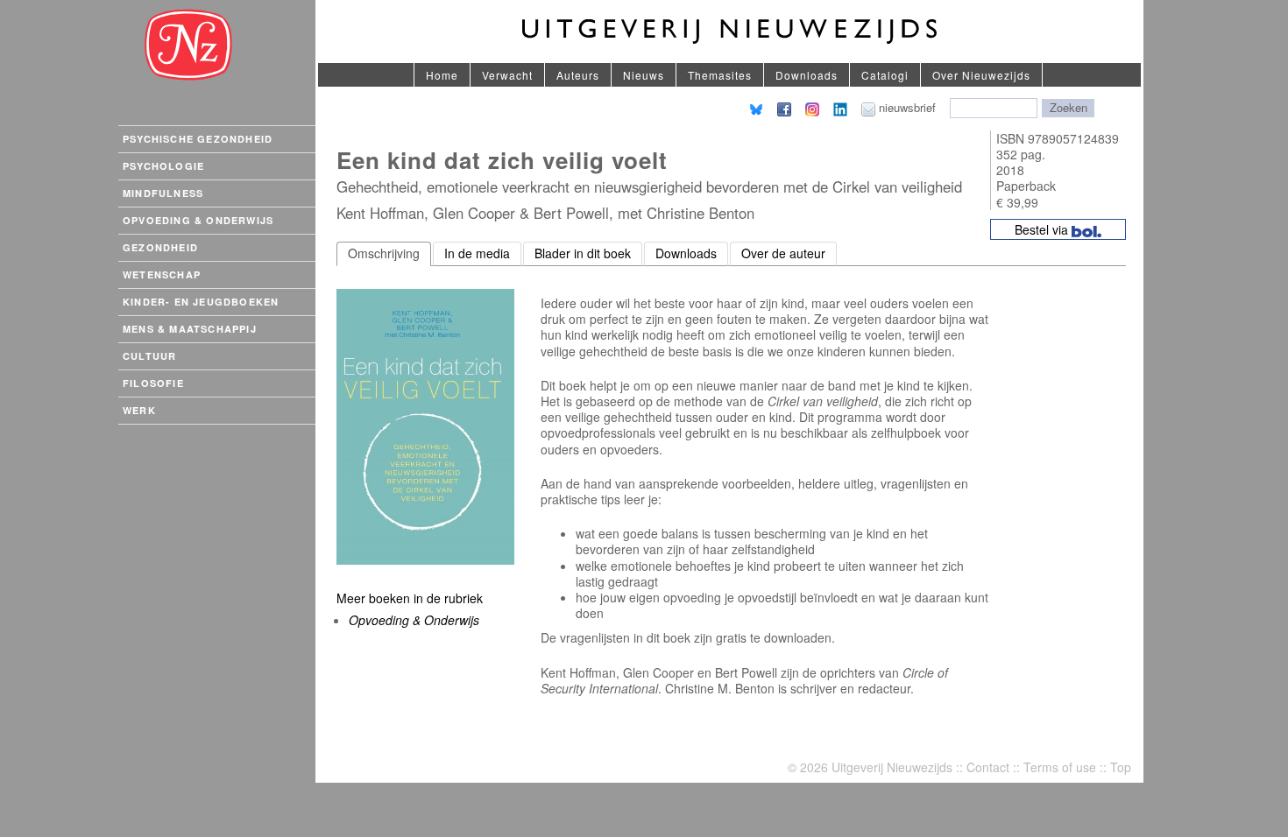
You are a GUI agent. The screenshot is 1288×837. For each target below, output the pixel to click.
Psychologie (163, 165)
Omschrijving (384, 253)
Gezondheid (160, 247)
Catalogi (885, 74)
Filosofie (153, 383)
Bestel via (1043, 229)
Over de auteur (783, 253)
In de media (477, 253)
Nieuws (643, 74)
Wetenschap (162, 274)
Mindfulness (163, 193)
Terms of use (1059, 767)
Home (442, 74)
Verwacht (507, 74)
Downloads (806, 74)
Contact (987, 767)
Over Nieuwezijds (981, 74)
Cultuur (149, 355)
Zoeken (1068, 107)
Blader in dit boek (582, 253)
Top (1120, 767)
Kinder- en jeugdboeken (201, 301)
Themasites (720, 74)
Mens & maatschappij (190, 328)
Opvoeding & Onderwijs (198, 220)
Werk (139, 410)
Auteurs (577, 74)
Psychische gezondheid (197, 138)
